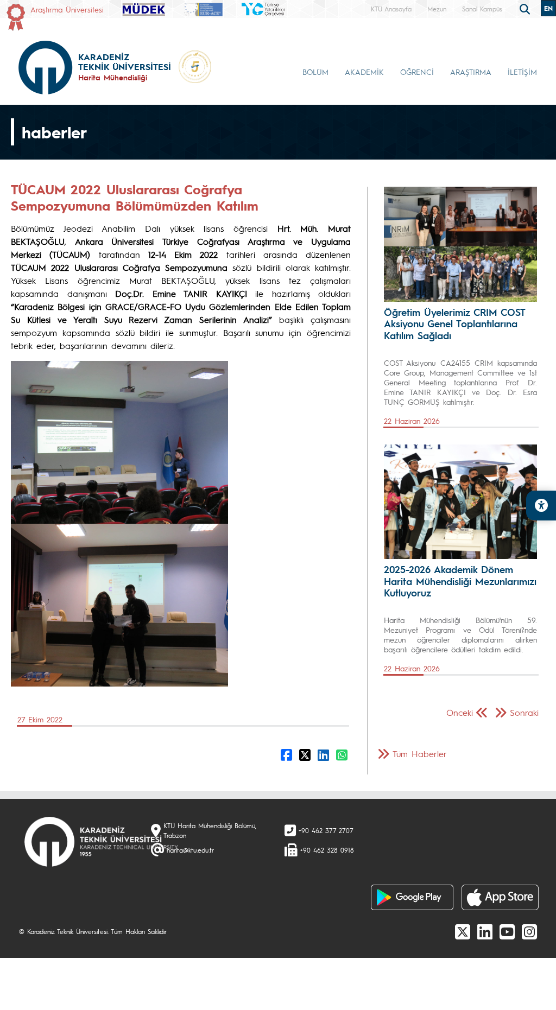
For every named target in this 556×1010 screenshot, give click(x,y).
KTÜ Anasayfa (391, 8)
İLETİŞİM (522, 72)
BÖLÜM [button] (315, 72)
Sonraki (524, 712)
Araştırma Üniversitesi (67, 9)
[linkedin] (484, 931)
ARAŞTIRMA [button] (470, 72)
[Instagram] (529, 931)
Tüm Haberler (420, 753)
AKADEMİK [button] (364, 72)
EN (548, 8)
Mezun (436, 8)
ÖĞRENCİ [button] (417, 72)
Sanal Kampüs (482, 8)
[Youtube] (507, 931)
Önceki (459, 712)
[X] (462, 931)
